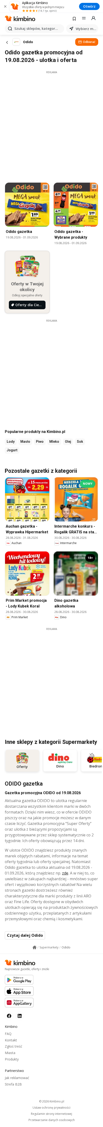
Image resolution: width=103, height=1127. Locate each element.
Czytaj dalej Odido (25, 935)
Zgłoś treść (13, 1046)
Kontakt (11, 1040)
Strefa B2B (13, 1084)
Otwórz (89, 6)
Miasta (10, 1052)
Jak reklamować (17, 1078)
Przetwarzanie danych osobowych (52, 1120)
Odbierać (89, 42)
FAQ (8, 1033)
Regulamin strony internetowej (51, 1114)
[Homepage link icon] (34, 947)
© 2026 (51, 1101)
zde (65, 873)
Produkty (12, 1059)
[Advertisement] (51, 125)
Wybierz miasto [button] (86, 28)
